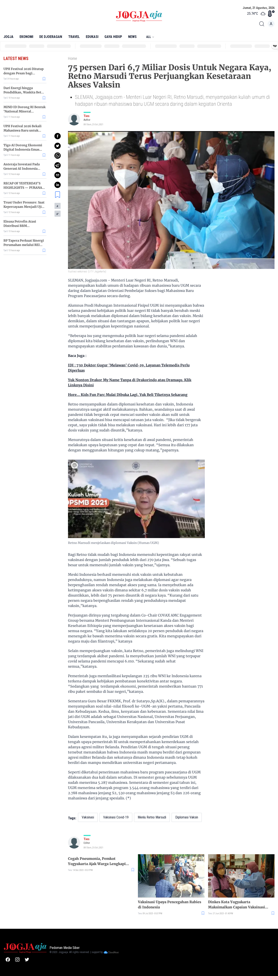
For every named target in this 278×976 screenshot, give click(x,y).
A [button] (57, 206)
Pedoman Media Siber (65, 948)
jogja (8, 37)
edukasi (92, 37)
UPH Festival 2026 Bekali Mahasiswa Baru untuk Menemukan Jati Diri (22, 130)
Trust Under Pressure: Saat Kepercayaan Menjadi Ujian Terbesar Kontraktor (24, 206)
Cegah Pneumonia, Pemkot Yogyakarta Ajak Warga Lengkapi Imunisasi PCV (97, 861)
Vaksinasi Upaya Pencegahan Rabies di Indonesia (169, 904)
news (132, 37)
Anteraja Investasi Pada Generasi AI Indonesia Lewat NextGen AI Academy (24, 168)
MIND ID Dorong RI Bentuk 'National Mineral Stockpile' (24, 111)
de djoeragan (50, 37)
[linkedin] (57, 185)
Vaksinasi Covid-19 (116, 817)
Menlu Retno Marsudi (152, 817)
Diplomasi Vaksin (186, 817)
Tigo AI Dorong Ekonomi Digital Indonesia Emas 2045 (22, 149)
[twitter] (57, 146)
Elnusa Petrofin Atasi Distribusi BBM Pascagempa (19, 226)
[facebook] (57, 136)
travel (74, 37)
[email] (57, 175)
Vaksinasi (88, 817)
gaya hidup (113, 37)
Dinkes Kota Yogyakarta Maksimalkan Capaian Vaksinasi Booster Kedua (236, 905)
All (148, 37)
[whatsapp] (57, 155)
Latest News (15, 58)
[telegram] (57, 165)
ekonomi (26, 37)
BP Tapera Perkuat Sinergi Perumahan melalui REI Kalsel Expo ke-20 (23, 245)
